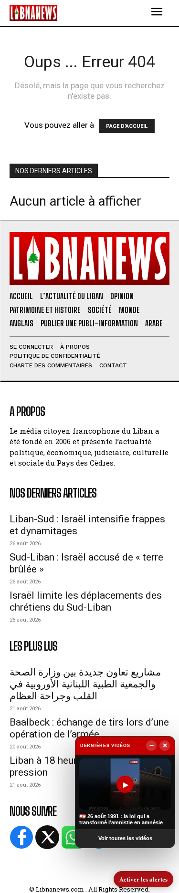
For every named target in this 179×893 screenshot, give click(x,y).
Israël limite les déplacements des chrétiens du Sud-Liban (86, 601)
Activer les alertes (143, 878)
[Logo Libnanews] (33, 13)
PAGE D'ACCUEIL (126, 126)
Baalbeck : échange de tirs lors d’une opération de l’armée (89, 728)
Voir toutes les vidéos (125, 838)
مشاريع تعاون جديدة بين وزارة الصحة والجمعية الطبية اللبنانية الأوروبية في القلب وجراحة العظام (85, 684)
